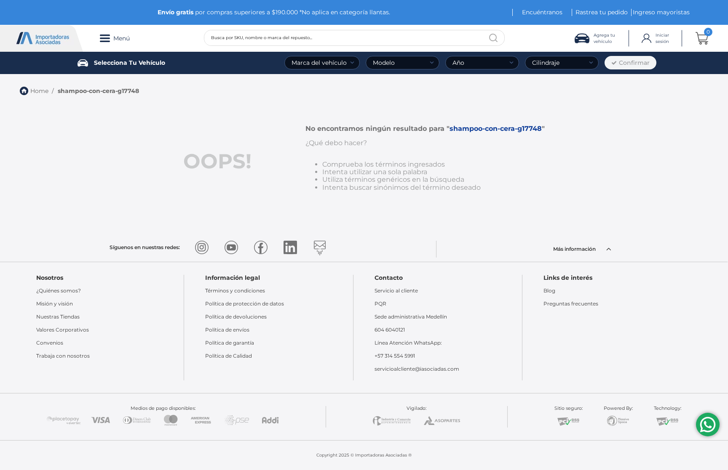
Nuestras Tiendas (58, 316)
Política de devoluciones (236, 316)
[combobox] (354, 38)
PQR (380, 303)
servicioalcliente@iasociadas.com (417, 369)
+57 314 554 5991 (395, 356)
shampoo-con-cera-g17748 (98, 91)
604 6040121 (390, 330)
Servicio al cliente (396, 290)
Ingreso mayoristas (661, 12)
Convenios (49, 343)
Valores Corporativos (62, 330)
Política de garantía (229, 343)
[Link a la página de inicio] (34, 91)
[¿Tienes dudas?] (708, 424)
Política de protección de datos (244, 303)
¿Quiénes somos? (58, 290)
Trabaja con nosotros (63, 356)
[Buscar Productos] (493, 37)
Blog (549, 290)
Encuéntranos (542, 12)
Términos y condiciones (235, 290)
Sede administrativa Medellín (411, 316)
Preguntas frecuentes (570, 303)
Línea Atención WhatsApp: (408, 343)
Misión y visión (54, 303)
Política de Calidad (228, 356)
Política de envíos (227, 330)
